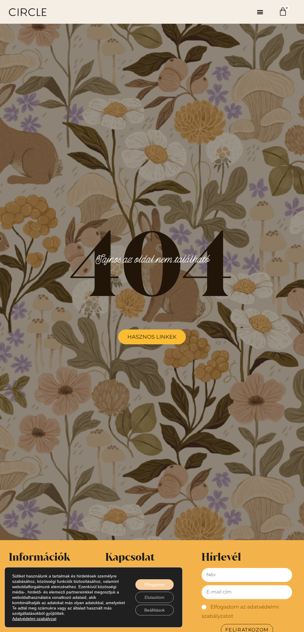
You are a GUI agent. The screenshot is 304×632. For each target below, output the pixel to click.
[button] (260, 12)
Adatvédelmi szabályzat (34, 618)
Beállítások (154, 610)
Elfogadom (155, 584)
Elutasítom (154, 597)
